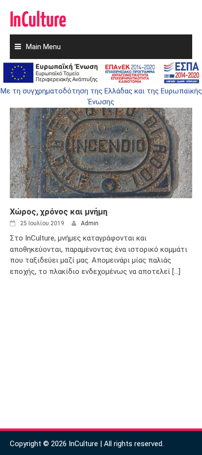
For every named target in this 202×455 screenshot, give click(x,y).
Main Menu (43, 46)
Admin (90, 223)
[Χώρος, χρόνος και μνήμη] (101, 146)
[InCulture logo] (38, 14)
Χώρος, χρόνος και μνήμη (58, 211)
